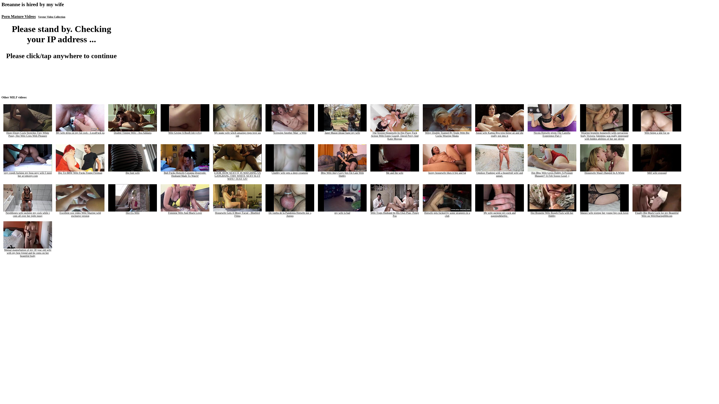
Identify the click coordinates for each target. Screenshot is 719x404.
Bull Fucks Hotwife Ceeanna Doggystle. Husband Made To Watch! (185, 174)
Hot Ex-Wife (132, 213)
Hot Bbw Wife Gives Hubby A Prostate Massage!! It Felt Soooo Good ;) (552, 174)
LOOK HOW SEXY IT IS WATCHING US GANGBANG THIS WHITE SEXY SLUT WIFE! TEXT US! (237, 176)
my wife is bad (342, 213)
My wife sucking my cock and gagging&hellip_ (500, 214)
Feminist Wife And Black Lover (185, 213)
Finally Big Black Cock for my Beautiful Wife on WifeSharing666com (657, 214)
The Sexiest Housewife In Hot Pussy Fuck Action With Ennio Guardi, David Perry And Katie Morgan (394, 135)
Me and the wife (394, 173)
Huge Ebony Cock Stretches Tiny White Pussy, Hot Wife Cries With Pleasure (27, 134)
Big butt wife (133, 173)
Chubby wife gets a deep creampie (290, 173)
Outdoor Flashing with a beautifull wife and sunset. (499, 174)
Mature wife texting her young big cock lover (604, 213)
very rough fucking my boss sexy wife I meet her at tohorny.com (28, 174)
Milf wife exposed (657, 173)
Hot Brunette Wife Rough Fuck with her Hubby (552, 214)
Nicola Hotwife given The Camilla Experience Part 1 (552, 134)
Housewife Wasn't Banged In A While (604, 173)
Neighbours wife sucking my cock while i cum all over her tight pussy (28, 214)
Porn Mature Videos (18, 16)
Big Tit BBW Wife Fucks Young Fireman (80, 173)
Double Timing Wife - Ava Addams (132, 132)
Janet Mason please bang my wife (342, 132)
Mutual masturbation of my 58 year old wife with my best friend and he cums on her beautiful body (27, 253)
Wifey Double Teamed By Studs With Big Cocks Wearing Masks (447, 134)
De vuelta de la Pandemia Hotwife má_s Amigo (290, 214)
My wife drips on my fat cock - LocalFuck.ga (80, 132)
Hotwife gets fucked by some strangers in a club (447, 214)
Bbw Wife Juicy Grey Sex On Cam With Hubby (342, 174)
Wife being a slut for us (656, 132)
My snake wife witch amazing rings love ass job (237, 134)
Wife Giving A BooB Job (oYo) (185, 132)
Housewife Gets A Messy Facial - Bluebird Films (237, 214)
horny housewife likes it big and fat (447, 173)
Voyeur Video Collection (51, 17)
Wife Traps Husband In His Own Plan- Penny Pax (395, 214)
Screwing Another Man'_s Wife (290, 132)
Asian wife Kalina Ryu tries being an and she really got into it (499, 134)
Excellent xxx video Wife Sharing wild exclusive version (80, 214)
